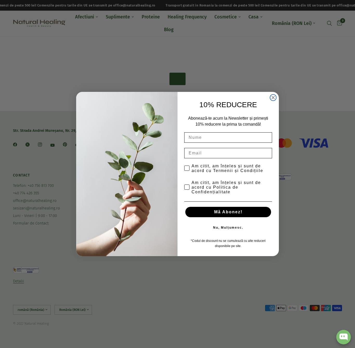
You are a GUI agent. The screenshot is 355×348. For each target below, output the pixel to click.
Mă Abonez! (228, 212)
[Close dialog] (273, 97)
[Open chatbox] (343, 337)
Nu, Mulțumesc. (228, 227)
